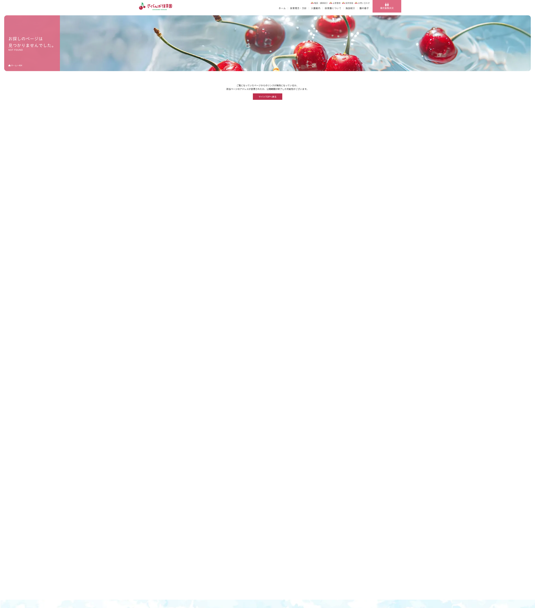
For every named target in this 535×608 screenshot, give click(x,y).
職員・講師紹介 (321, 3)
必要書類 (337, 3)
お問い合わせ (364, 3)
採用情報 (349, 3)
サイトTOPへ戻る (268, 96)
